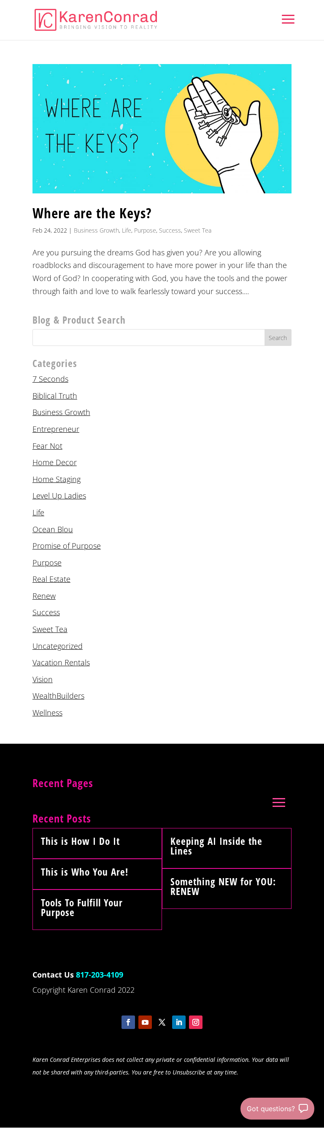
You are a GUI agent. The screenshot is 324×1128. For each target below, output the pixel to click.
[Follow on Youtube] (145, 1022)
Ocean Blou (52, 529)
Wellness (47, 712)
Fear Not (47, 446)
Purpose (145, 230)
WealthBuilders (58, 696)
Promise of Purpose (66, 546)
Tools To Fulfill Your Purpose (82, 907)
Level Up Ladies (59, 495)
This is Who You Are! (84, 872)
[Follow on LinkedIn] (179, 1022)
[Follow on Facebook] (128, 1022)
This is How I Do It (80, 841)
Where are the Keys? (92, 213)
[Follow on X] (162, 1022)
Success (170, 230)
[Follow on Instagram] (195, 1022)
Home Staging (56, 479)
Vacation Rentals (61, 662)
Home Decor (54, 462)
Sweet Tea (197, 230)
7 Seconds (50, 379)
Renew (44, 596)
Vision (42, 679)
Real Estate (51, 579)
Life (126, 230)
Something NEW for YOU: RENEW (223, 886)
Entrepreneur (55, 429)
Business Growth (96, 230)
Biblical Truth (54, 396)
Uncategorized (57, 646)
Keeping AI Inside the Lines (216, 845)
